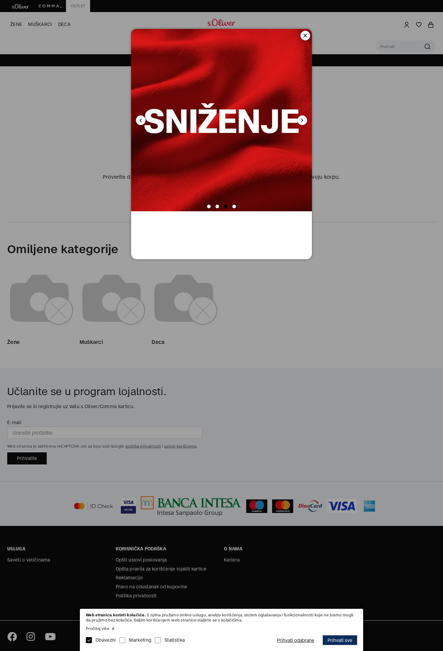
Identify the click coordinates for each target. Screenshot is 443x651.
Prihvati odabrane (295, 640)
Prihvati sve (340, 640)
